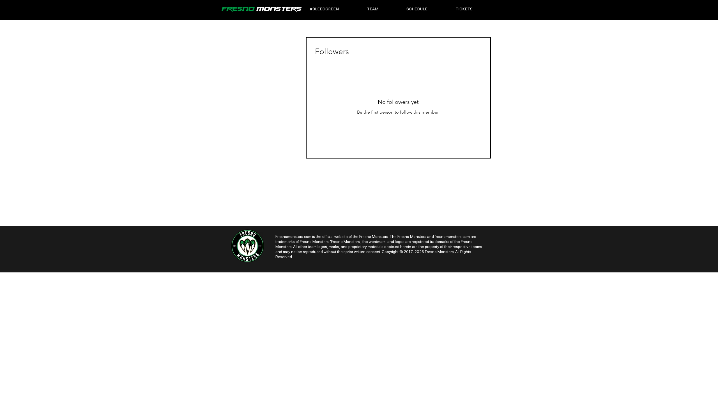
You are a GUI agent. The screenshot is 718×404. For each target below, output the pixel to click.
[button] (334, 9)
